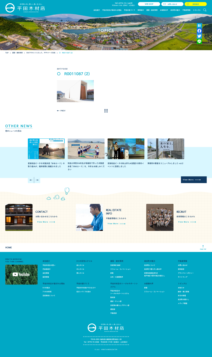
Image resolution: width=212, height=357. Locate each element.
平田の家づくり (82, 283)
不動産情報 (182, 260)
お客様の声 (148, 283)
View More (188, 180)
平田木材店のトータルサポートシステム (124, 285)
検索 (205, 10)
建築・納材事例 (116, 260)
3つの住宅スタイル (84, 260)
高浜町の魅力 (149, 260)
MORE (106, 110)
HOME (8, 247)
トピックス (182, 283)
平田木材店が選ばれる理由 (54, 283)
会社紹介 (46, 260)
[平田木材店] (25, 8)
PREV (63, 111)
